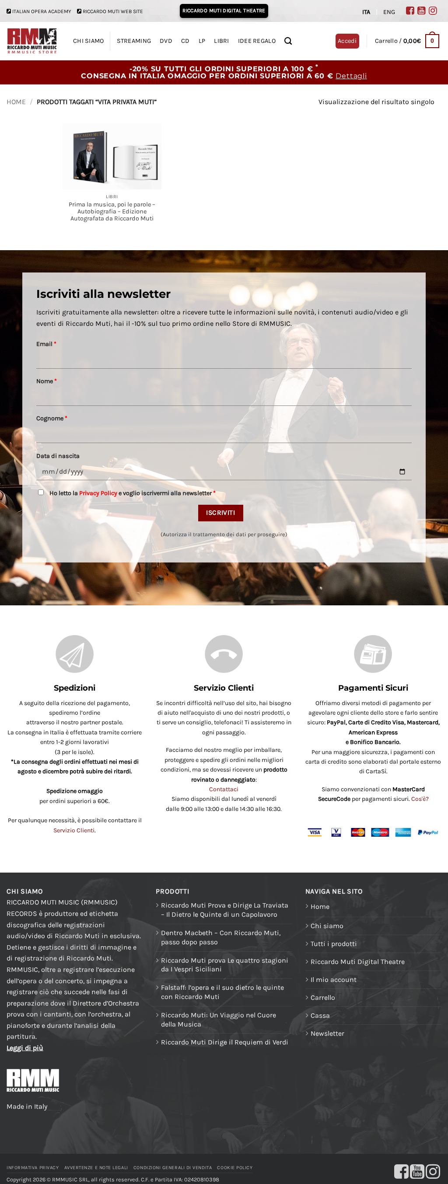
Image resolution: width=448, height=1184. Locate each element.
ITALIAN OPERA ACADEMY (41, 11)
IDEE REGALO (257, 41)
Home (16, 102)
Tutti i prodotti (334, 943)
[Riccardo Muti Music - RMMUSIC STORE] (32, 41)
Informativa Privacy (33, 1167)
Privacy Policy (98, 493)
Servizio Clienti (73, 830)
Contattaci (223, 789)
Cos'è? (420, 799)
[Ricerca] (288, 41)
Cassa (320, 1015)
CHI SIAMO (88, 41)
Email (46, 344)
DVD (166, 41)
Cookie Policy (234, 1167)
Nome (46, 381)
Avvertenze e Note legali (96, 1167)
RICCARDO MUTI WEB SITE (113, 11)
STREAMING (134, 41)
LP (202, 41)
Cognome (51, 418)
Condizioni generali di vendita (172, 1167)
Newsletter (327, 1033)
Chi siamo (327, 925)
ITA (366, 12)
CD (185, 41)
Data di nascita (58, 456)
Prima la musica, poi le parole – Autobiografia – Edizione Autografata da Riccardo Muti (112, 211)
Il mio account (334, 979)
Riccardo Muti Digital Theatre (358, 961)
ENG (389, 12)
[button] (407, 41)
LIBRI (221, 41)
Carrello (323, 997)
